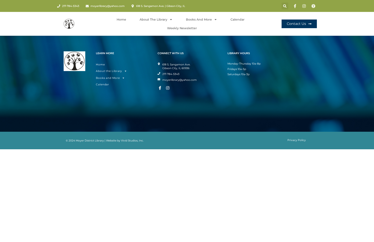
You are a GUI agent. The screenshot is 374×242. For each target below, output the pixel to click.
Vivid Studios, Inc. (132, 140)
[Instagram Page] (305, 6)
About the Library (109, 71)
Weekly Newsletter (182, 28)
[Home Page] (69, 24)
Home (121, 19)
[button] (285, 6)
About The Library (153, 19)
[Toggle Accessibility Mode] (314, 6)
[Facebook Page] (296, 6)
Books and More (199, 19)
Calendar (238, 19)
